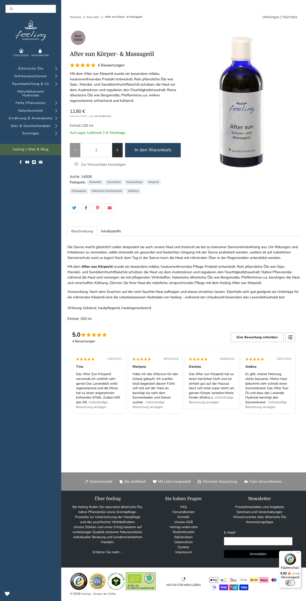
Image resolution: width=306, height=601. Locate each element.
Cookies (183, 547)
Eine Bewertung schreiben (257, 337)
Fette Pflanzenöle (31, 103)
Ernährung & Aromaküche (31, 118)
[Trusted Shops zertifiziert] (79, 589)
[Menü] (298, 554)
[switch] (290, 583)
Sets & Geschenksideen (31, 126)
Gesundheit (114, 182)
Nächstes (290, 17)
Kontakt (183, 517)
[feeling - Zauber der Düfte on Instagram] (34, 163)
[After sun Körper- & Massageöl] (241, 101)
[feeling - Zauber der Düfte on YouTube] (27, 163)
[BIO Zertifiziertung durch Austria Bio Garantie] (141, 589)
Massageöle (79, 191)
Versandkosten (102, 116)
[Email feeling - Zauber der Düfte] (40, 163)
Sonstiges (30, 133)
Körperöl (153, 182)
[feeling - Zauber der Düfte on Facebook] (20, 163)
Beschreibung (82, 231)
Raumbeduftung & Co (30, 84)
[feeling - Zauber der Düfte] (31, 30)
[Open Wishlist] (7, 594)
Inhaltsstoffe (111, 231)
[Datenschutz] (97, 589)
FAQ (183, 507)
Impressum (183, 552)
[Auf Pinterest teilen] (97, 208)
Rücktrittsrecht (183, 532)
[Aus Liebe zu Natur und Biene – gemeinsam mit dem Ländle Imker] (116, 589)
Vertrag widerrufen (183, 527)
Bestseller (95, 182)
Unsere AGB (183, 522)
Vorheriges (270, 17)
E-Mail (230, 532)
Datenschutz (183, 542)
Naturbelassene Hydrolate (30, 94)
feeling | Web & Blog (31, 150)
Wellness (133, 191)
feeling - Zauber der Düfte (98, 594)
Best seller (93, 17)
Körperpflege (134, 182)
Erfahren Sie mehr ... (108, 552)
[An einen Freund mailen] (109, 208)
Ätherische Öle (30, 69)
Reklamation (183, 537)
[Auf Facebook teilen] (86, 208)
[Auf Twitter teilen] (74, 208)
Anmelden (258, 554)
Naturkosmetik (30, 111)
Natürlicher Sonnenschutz (107, 191)
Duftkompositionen (30, 76)
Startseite (76, 17)
